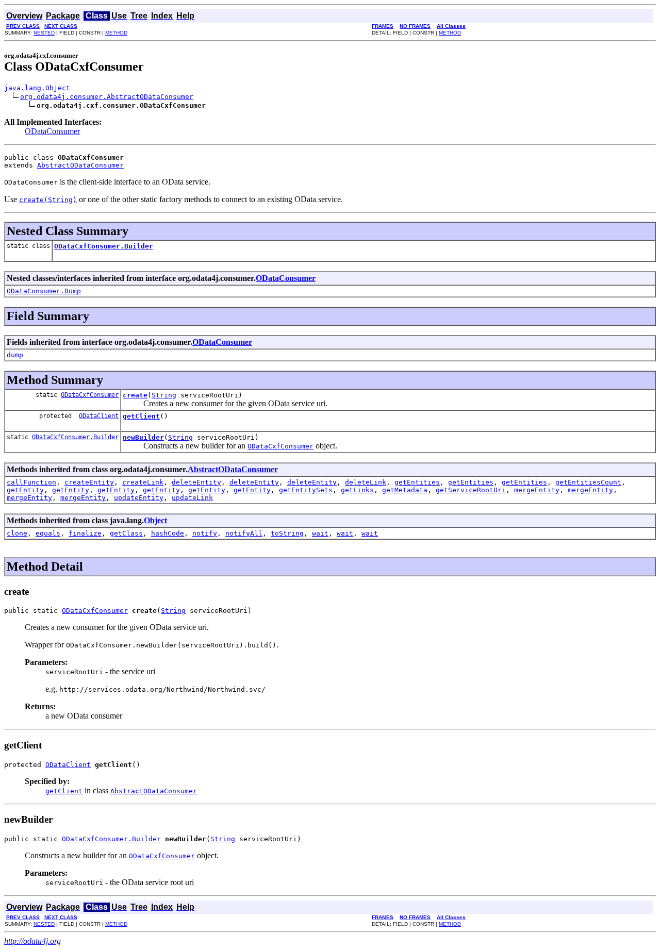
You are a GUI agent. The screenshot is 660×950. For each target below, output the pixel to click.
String (164, 395)
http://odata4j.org (32, 941)
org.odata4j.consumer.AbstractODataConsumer (106, 97)
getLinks (357, 490)
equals (48, 533)
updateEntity (138, 498)
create (135, 395)
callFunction (31, 482)
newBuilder (143, 437)
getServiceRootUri (471, 490)
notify (204, 533)
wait (320, 533)
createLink (142, 482)
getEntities (417, 482)
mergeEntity (536, 490)
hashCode (167, 533)
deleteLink (365, 482)
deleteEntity (196, 482)
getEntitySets (306, 490)
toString (287, 533)
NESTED (44, 33)
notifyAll (243, 533)
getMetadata (404, 490)
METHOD (116, 33)
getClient (141, 416)
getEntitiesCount (588, 482)
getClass (126, 533)
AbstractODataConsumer (80, 165)
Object (155, 520)
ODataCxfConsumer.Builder (103, 246)
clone (17, 533)
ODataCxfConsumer (90, 394)
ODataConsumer (52, 131)
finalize (85, 533)
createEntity (89, 482)
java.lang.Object (37, 88)
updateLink (192, 498)
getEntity (25, 490)
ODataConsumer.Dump (44, 291)
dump (15, 355)
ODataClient (99, 416)
